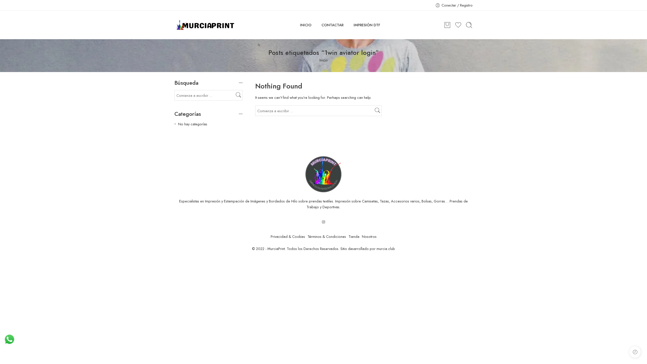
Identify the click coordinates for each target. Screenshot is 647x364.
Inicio (323, 60)
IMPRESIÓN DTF (367, 25)
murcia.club (386, 248)
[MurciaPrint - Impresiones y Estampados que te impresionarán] (205, 25)
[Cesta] (447, 25)
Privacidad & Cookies (288, 236)
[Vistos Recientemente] (635, 352)
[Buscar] (469, 25)
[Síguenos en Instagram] (323, 222)
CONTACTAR (332, 25)
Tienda (354, 236)
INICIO (305, 25)
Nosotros (369, 236)
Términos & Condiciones (327, 236)
